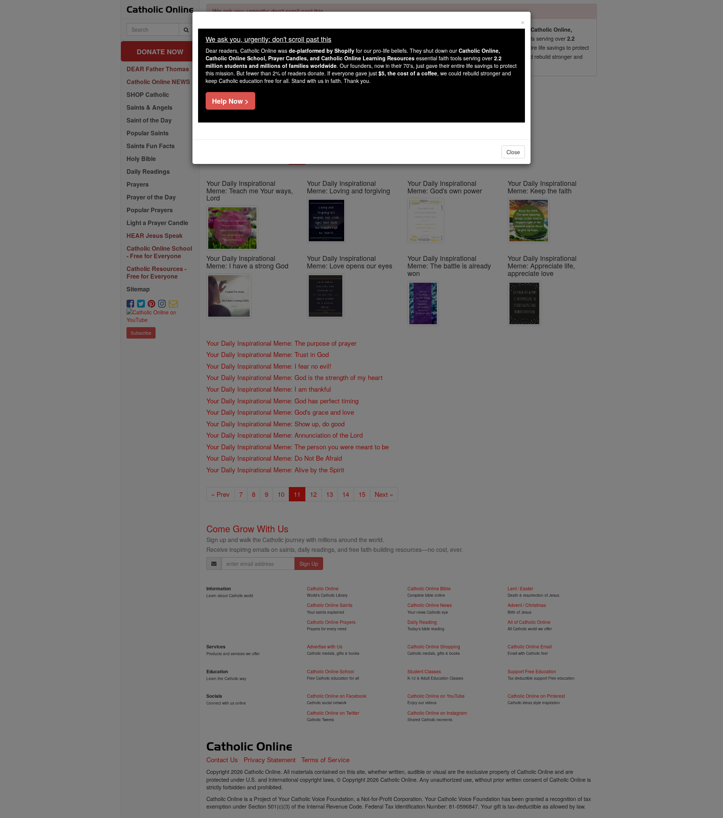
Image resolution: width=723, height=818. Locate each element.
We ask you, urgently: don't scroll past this (268, 39)
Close (513, 152)
